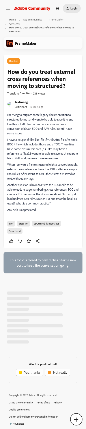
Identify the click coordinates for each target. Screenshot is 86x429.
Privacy (58, 402)
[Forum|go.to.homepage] (32, 8)
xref (11, 223)
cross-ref (23, 223)
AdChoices (18, 423)
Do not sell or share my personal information (33, 416)
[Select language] (57, 8)
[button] (8, 9)
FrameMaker (56, 19)
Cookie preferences (19, 409)
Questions (14, 23)
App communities (32, 19)
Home (12, 19)
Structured (15, 231)
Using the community (21, 402)
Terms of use (43, 402)
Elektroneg (21, 102)
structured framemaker (46, 223)
